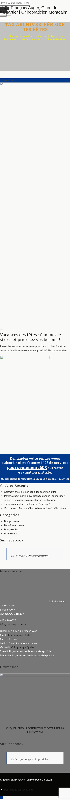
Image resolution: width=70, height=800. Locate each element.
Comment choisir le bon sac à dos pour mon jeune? (30, 491)
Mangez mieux (12, 529)
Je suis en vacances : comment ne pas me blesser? (30, 499)
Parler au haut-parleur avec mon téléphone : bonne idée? (34, 495)
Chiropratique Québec (20, 634)
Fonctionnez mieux (14, 525)
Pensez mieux (11, 533)
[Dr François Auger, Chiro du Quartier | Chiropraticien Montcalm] (35, 10)
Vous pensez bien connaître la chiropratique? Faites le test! (36, 508)
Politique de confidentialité (18, 789)
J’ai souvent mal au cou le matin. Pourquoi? (27, 504)
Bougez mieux (11, 521)
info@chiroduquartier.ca (13, 624)
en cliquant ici (60, 478)
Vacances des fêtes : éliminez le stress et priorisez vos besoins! (30, 337)
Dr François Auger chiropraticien (30, 555)
